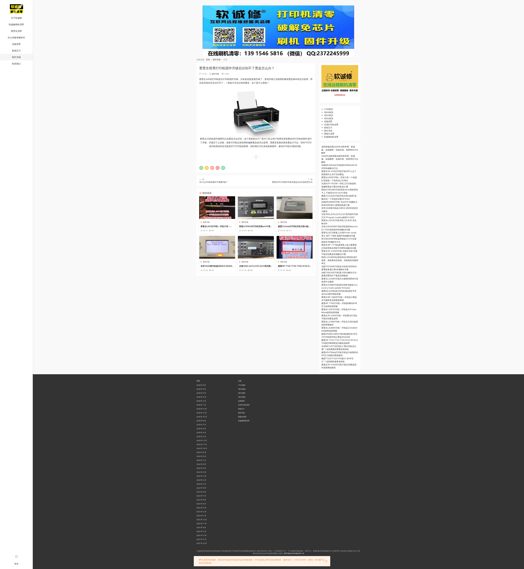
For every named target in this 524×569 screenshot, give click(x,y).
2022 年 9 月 (201, 527)
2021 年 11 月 (201, 539)
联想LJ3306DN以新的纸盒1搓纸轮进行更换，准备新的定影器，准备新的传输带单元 (339, 260)
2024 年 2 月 (201, 480)
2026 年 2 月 (201, 401)
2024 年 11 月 (201, 444)
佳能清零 (16, 44)
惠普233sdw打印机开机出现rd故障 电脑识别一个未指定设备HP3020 (294, 226)
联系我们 (16, 63)
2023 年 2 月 (201, 516)
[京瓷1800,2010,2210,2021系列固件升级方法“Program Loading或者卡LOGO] (256, 247)
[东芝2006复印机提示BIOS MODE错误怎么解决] (217, 247)
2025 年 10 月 (201, 417)
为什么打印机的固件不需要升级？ (213, 182)
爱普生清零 (16, 31)
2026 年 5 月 (201, 393)
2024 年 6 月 (201, 464)
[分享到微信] (201, 168)
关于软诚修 (16, 18)
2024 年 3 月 (201, 476)
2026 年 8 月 (201, 385)
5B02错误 (328, 118)
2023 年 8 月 (201, 492)
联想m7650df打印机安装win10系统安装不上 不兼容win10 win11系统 (255, 226)
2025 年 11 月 (201, 413)
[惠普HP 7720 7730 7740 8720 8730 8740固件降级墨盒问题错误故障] (294, 247)
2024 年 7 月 (201, 460)
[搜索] (16, 556)
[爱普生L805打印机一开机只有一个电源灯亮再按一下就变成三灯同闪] (217, 207)
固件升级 (16, 57)
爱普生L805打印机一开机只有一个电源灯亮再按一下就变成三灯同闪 (216, 226)
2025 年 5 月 (201, 429)
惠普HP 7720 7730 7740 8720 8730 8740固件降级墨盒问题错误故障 (294, 266)
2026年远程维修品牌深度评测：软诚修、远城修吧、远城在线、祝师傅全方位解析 (339, 159)
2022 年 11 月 (201, 523)
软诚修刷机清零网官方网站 (16, 9)
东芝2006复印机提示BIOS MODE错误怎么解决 (216, 266)
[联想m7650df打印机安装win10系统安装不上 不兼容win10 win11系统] (256, 207)
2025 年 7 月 (201, 425)
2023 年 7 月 (201, 496)
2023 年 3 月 (201, 512)
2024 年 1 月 (201, 484)
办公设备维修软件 (16, 37)
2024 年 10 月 (201, 448)
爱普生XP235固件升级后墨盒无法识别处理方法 (292, 182)
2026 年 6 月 (201, 389)
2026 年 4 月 (201, 397)
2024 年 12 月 (201, 440)
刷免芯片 (16, 50)
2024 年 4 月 (201, 472)
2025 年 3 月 (201, 436)
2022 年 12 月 (201, 520)
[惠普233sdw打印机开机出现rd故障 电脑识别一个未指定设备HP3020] (294, 207)
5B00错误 (328, 112)
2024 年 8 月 (201, 456)
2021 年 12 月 (201, 535)
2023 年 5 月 (201, 504)
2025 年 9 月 (201, 421)
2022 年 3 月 (201, 531)
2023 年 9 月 (201, 488)
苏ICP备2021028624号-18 (294, 553)
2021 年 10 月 (201, 543)
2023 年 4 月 (201, 508)
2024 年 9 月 (201, 452)
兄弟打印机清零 (331, 124)
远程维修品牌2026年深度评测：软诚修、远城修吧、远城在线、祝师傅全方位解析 (339, 149)
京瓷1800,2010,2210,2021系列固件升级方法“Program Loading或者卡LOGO (255, 266)
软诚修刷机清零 (16, 24)
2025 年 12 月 (201, 409)
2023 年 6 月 (201, 500)
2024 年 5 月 (201, 468)
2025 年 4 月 (201, 433)
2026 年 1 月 (201, 405)
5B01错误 (328, 115)
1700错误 (328, 109)
